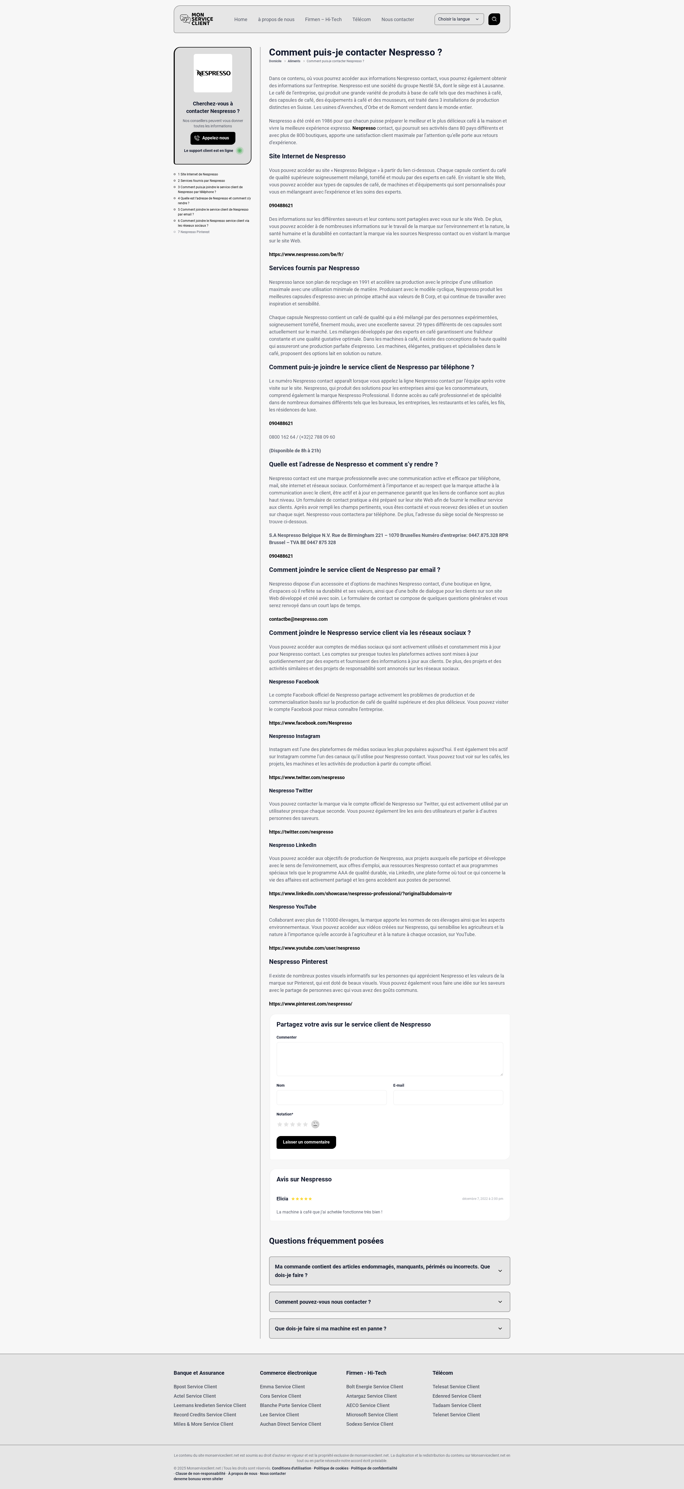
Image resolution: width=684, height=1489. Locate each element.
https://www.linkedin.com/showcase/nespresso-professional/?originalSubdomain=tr (360, 893)
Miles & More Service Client (203, 1424)
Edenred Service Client (457, 1396)
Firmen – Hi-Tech (323, 19)
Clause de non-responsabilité (201, 1473)
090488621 (281, 205)
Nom (281, 1085)
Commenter (287, 1037)
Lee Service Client (279, 1414)
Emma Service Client (282, 1386)
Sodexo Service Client (369, 1424)
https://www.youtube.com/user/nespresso (314, 948)
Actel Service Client (195, 1396)
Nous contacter (398, 19)
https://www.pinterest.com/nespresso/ (310, 1004)
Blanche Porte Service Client (290, 1405)
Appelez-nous (215, 137)
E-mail (398, 1085)
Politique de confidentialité (374, 1468)
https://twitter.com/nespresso (301, 832)
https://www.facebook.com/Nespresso (310, 723)
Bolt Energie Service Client (374, 1386)
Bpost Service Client (195, 1386)
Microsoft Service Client (372, 1414)
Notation (285, 1114)
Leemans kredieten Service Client (210, 1405)
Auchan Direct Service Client (290, 1424)
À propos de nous (242, 1473)
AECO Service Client (368, 1405)
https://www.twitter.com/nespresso (307, 777)
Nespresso (364, 128)
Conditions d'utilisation (291, 1468)
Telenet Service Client (456, 1414)
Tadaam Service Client (457, 1405)
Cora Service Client (280, 1396)
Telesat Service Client (456, 1386)
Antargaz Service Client (371, 1396)
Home (240, 19)
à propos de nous (276, 19)
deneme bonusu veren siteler (198, 1479)
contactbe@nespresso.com (298, 619)
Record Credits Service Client (205, 1414)
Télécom (361, 19)
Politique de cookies (331, 1468)
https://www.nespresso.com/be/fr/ (306, 254)
